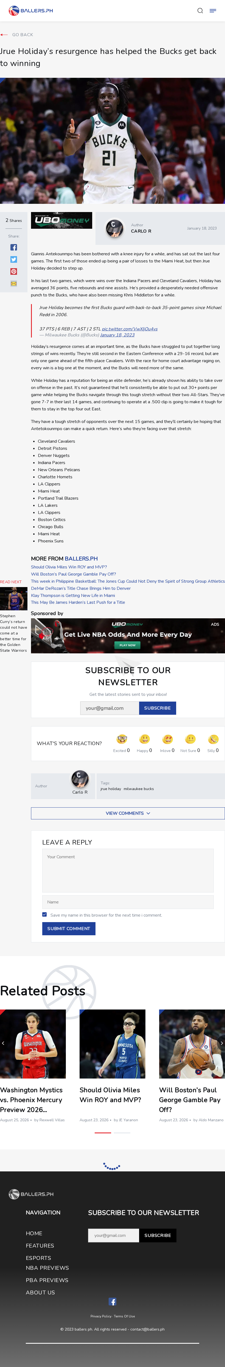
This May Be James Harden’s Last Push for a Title (78, 602)
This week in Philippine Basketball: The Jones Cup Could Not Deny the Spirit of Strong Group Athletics (128, 581)
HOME (34, 1233)
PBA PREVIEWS (47, 1280)
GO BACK (22, 34)
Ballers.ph (81, 558)
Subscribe (158, 1235)
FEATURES (40, 1245)
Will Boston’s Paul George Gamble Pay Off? (73, 574)
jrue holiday (111, 788)
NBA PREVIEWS (47, 1268)
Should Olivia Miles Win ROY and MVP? (69, 567)
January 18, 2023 (117, 335)
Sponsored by (47, 613)
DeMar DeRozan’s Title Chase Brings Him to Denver (81, 588)
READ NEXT (11, 582)
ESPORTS (38, 1258)
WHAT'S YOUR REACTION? (69, 744)
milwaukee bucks (139, 788)
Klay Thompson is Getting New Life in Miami (73, 596)
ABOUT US (40, 1292)
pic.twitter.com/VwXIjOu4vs (130, 329)
